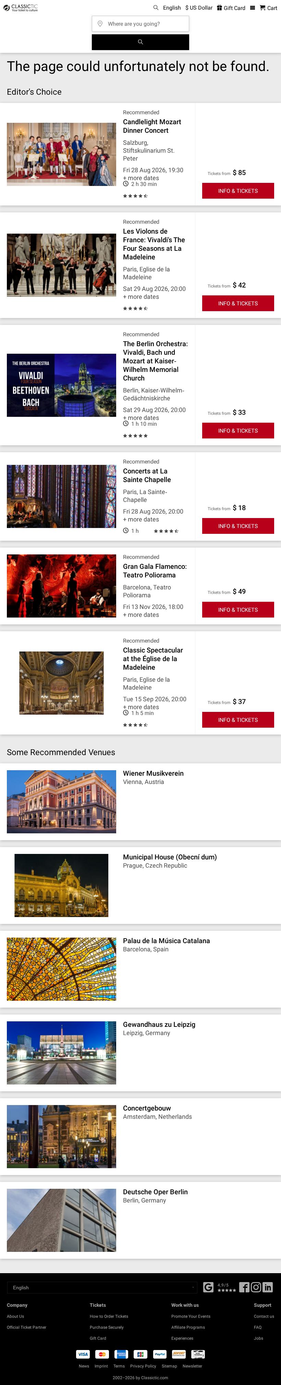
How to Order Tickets (109, 1316)
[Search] (140, 42)
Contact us (264, 1316)
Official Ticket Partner (26, 1327)
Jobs (258, 1338)
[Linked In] (267, 1289)
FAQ (257, 1327)
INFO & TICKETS (238, 191)
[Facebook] (208, 1286)
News (84, 1366)
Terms (119, 1366)
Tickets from (219, 174)
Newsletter (192, 1366)
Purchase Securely (107, 1327)
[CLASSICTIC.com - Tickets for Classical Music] (19, 8)
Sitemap (169, 1366)
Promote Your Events (190, 1316)
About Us (15, 1316)
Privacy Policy (143, 1366)
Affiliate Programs (188, 1327)
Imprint (101, 1366)
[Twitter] (256, 1289)
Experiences (182, 1338)
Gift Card (233, 8)
